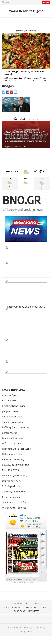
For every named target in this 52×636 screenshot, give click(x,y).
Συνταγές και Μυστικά (14, 491)
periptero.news (10, 411)
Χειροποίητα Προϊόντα (14, 507)
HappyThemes (26, 631)
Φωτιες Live (18, 603)
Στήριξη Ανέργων (11, 486)
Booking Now (9, 400)
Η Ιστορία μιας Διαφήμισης (16, 448)
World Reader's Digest (26, 11)
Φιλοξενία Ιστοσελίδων (14, 502)
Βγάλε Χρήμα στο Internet (15, 427)
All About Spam (10, 395)
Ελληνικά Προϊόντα (12, 438)
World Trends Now (12, 416)
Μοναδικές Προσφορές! (14, 475)
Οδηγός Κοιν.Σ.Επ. (11, 480)
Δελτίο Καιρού (9, 432)
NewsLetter (33, 611)
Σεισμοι (44, 607)
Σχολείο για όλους (12, 496)
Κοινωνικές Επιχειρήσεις (15, 464)
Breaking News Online (13, 405)
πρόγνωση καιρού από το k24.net (23, 582)
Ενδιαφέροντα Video (12, 443)
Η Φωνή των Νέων (12, 454)
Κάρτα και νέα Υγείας (13, 459)
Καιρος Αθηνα (32, 603)
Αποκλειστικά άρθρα (13, 421)
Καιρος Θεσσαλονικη (13, 607)
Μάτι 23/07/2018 (11, 470)
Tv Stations (19, 611)
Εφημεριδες (31, 607)
